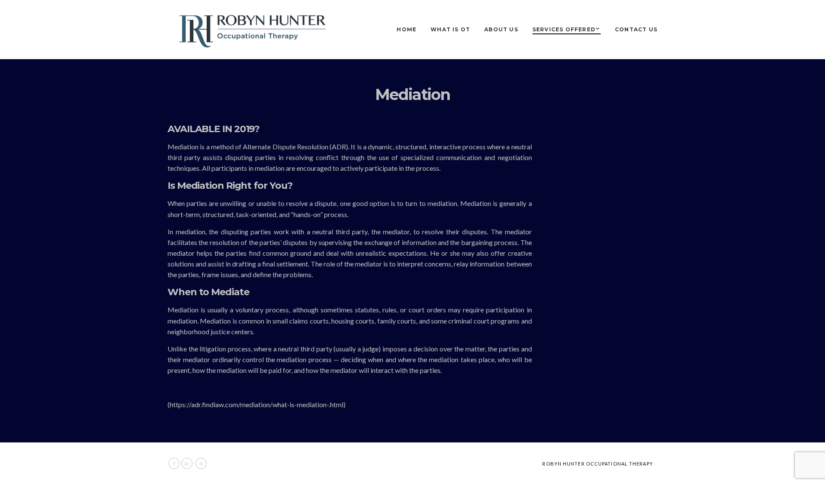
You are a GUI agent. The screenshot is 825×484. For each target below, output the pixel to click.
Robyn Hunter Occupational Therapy (597, 463)
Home (406, 29)
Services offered (564, 29)
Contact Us (636, 29)
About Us (501, 29)
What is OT (450, 29)
